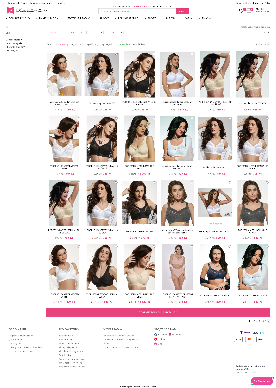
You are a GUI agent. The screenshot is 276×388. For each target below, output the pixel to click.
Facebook (162, 334)
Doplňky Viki (13, 50)
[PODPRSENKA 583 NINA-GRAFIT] (215, 267)
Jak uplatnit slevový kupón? (71, 351)
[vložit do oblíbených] (78, 55)
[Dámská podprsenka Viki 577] (102, 74)
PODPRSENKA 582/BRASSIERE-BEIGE (139, 167)
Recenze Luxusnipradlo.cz (21, 351)
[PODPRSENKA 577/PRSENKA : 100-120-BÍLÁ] (102, 203)
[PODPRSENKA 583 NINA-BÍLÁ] (252, 267)
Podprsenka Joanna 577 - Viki (252, 103)
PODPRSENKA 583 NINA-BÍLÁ (253, 295)
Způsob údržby (66, 335)
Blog (160, 343)
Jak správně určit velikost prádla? (118, 335)
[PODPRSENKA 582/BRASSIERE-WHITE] (64, 267)
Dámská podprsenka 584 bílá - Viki (215, 231)
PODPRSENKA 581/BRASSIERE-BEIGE (139, 295)
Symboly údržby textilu (69, 343)
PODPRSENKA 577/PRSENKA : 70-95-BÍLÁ (253, 167)
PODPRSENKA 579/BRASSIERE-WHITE (64, 167)
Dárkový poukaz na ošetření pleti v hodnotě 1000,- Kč (72, 361)
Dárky (188, 18)
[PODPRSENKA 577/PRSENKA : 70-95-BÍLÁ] (252, 139)
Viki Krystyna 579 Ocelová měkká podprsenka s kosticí (177, 231)
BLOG (106, 343)
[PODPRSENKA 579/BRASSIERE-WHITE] (64, 139)
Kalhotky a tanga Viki (16, 47)
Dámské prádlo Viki (15, 39)
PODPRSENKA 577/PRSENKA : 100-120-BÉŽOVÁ (215, 103)
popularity (63, 44)
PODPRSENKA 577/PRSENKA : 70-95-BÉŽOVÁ (64, 231)
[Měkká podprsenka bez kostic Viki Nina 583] (177, 139)
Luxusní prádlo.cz (26, 10)
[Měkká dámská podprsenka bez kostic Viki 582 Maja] (64, 74)
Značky (206, 18)
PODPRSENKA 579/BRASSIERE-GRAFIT (253, 231)
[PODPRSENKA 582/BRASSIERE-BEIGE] (139, 139)
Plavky (104, 18)
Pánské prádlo (128, 18)
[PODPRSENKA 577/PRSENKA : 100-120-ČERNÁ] (102, 139)
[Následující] (268, 44)
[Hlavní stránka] (8, 26)
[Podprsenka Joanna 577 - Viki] (252, 74)
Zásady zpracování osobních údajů (25, 347)
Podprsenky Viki (14, 43)
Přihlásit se (258, 3)
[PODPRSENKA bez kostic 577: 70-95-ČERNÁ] (139, 74)
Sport (152, 18)
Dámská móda (48, 18)
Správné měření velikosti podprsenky (120, 339)
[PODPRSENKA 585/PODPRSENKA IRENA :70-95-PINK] (177, 267)
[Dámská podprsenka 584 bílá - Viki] (215, 203)
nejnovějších (107, 44)
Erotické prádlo (78, 18)
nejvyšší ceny (92, 44)
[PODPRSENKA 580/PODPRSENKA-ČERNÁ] (102, 267)
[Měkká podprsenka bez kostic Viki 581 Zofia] (177, 74)
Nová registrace (243, 3)
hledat (182, 11)
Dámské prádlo (19, 18)
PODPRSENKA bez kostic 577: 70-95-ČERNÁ (139, 103)
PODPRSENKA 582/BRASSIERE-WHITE (64, 295)
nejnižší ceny (77, 44)
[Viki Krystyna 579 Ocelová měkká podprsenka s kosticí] (177, 203)
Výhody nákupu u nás (68, 347)
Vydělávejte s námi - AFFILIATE (73, 366)
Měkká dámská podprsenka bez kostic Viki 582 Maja (64, 103)
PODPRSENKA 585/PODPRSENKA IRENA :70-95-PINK (177, 295)
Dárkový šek (15, 343)
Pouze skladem (122, 44)
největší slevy (139, 44)
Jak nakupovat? (16, 339)
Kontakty (61, 3)
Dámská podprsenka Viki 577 (101, 103)
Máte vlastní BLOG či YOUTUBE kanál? (121, 347)
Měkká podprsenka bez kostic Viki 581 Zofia (177, 103)
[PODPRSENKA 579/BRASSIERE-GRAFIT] (252, 203)
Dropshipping (65, 355)
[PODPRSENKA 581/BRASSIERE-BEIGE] (139, 267)
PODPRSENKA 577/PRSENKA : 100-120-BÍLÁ (101, 231)
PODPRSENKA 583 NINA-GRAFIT (215, 295)
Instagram (177, 334)
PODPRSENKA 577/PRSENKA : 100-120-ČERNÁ (101, 167)
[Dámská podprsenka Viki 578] (139, 203)
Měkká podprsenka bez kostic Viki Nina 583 (177, 167)
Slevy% (170, 18)
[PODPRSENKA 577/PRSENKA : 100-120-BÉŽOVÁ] (215, 74)
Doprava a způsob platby (21, 335)
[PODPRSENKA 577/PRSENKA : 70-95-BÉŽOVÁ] (64, 203)
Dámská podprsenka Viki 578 (139, 231)
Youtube (161, 339)
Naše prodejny (65, 339)
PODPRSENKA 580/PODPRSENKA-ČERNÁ (102, 295)
